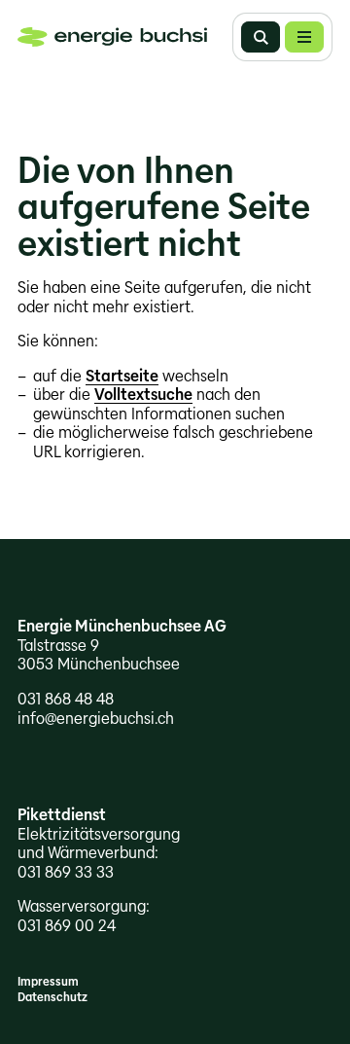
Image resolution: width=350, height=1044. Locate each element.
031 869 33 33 (66, 872)
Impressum (48, 981)
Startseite (122, 376)
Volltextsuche (143, 394)
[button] (304, 37)
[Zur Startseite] (112, 37)
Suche (260, 37)
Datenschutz (53, 997)
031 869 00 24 (67, 926)
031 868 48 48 (66, 699)
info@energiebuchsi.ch (96, 718)
